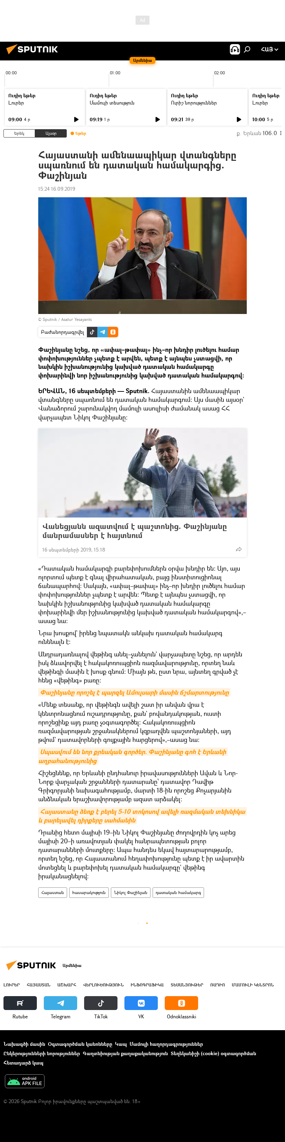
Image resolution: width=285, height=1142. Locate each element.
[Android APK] (24, 1082)
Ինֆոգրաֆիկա (147, 985)
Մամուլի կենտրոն (253, 985)
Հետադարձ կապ (23, 1062)
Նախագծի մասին (24, 1044)
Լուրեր (16, 102)
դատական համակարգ (178, 892)
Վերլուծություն (103, 985)
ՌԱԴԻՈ (217, 985)
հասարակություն (89, 892)
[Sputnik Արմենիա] (34, 55)
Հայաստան (52, 892)
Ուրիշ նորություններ (194, 102)
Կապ (121, 1044)
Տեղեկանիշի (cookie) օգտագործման (213, 1053)
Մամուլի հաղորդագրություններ (166, 1044)
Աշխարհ (66, 985)
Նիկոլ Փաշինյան (130, 892)
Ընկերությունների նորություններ (41, 1053)
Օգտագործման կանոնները (80, 1044)
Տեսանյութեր (187, 985)
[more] (239, 549)
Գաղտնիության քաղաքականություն (125, 1053)
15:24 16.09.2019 (56, 188)
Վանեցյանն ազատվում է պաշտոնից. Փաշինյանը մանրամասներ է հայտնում (134, 531)
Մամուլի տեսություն (112, 102)
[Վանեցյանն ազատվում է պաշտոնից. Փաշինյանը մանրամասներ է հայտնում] (142, 473)
